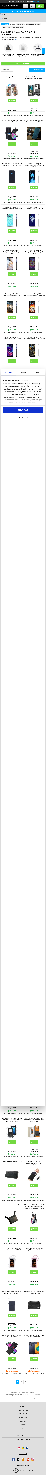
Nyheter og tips (23, 1435)
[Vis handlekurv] (40, 6)
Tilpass (21, 417)
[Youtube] (28, 1459)
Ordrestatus (22, 1413)
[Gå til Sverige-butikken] (23, 1448)
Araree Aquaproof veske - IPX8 (12, 1205)
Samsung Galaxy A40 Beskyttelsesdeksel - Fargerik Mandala (34, 252)
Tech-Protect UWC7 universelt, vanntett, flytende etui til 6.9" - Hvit (12, 1249)
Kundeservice (23, 1410)
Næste (27, 1382)
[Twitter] (18, 1459)
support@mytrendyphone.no (16, 1395)
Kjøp (35, 144)
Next (43, 51)
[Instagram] (32, 1459)
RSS (23, 1428)
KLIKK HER (36, 1)
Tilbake (6, 24)
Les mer (16, 39)
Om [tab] (37, 372)
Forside (23, 1406)
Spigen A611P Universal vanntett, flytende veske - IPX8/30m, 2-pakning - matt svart (12, 1119)
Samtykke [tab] (8, 372)
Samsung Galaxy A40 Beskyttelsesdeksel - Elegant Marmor (12, 252)
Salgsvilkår (23, 1443)
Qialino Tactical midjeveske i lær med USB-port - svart (34, 1292)
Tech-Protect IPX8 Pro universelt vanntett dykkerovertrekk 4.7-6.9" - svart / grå (34, 78)
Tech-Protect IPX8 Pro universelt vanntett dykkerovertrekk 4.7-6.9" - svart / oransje (34, 1119)
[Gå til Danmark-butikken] (19, 1448)
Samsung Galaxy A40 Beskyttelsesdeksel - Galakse (12, 338)
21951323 (37, 1395)
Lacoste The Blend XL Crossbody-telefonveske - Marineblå (11, 1292)
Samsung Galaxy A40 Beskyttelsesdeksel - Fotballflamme (34, 294)
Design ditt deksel (11, 77)
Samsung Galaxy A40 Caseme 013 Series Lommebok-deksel (34, 121)
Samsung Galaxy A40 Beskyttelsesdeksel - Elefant (34, 207)
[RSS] (23, 1459)
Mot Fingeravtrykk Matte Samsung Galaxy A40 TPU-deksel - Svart (12, 164)
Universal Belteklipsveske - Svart (12, 1161)
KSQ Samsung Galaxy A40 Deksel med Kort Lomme (11, 1335)
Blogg (23, 1424)
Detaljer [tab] (23, 372)
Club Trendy (23, 1421)
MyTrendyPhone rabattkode (23, 1439)
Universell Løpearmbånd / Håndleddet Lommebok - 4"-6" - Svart (34, 1163)
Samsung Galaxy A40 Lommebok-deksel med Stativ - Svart (12, 121)
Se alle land (23, 1454)
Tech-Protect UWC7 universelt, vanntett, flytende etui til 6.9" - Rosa (34, 1249)
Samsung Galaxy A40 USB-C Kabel (38, 55)
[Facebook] (13, 1459)
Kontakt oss (23, 1432)
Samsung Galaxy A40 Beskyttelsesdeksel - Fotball (11, 294)
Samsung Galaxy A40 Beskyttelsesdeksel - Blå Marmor (12, 207)
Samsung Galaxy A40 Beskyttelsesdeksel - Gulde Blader (34, 338)
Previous (2, 51)
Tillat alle (23, 410)
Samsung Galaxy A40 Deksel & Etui (8, 55)
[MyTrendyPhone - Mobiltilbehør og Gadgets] (10, 6)
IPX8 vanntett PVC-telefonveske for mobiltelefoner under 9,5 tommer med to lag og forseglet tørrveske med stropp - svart (34, 1206)
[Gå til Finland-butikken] (27, 1448)
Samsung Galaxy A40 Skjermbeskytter (23, 55)
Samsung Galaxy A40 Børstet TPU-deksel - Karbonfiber (34, 1335)
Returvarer (23, 1417)
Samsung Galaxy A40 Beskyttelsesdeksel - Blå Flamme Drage (34, 165)
